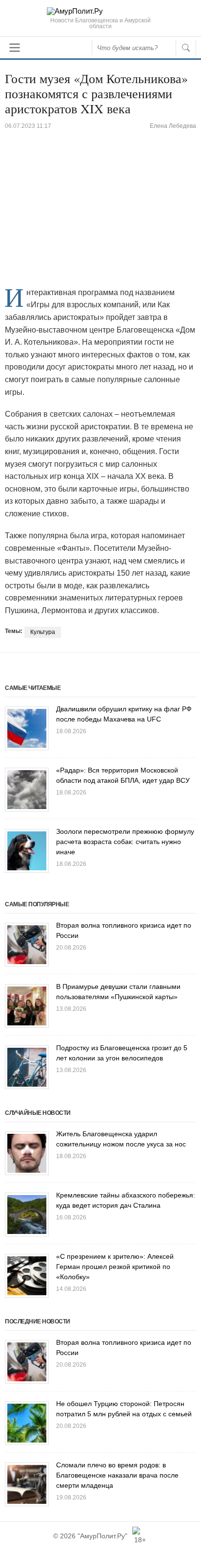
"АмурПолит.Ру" (102, 1536)
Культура (42, 632)
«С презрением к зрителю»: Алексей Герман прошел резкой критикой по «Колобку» (115, 1266)
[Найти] (186, 47)
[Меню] (14, 47)
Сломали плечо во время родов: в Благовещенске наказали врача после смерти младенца (117, 1475)
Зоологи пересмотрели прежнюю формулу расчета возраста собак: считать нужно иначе (125, 842)
